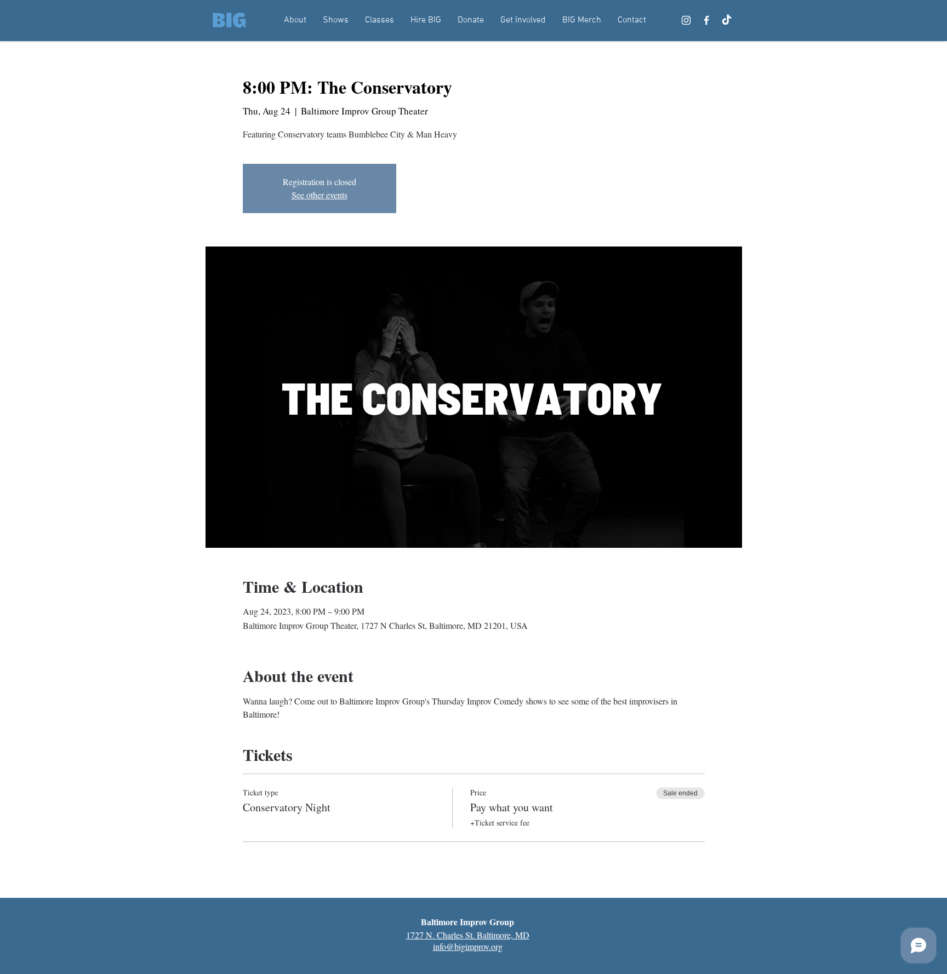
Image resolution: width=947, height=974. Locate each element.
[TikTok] (727, 20)
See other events (319, 194)
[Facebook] (706, 20)
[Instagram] (686, 20)
